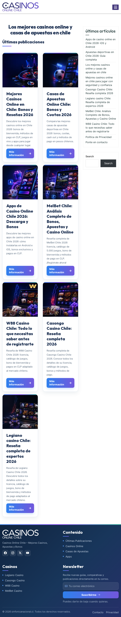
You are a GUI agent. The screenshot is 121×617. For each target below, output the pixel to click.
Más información (16, 153)
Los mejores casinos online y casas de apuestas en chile (98, 68)
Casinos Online (74, 546)
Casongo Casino (15, 580)
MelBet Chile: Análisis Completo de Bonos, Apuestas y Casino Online (101, 115)
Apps (69, 556)
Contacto (98, 612)
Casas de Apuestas (77, 551)
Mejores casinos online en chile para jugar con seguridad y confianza (99, 81)
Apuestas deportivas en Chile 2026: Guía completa (100, 55)
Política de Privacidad (99, 137)
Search (90, 156)
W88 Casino (12, 585)
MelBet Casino (13, 590)
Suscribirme (88, 594)
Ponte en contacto (97, 142)
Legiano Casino (14, 575)
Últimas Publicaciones (79, 540)
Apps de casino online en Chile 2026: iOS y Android (100, 43)
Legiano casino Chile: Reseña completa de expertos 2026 (98, 102)
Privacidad (112, 612)
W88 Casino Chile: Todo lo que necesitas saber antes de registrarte (100, 127)
